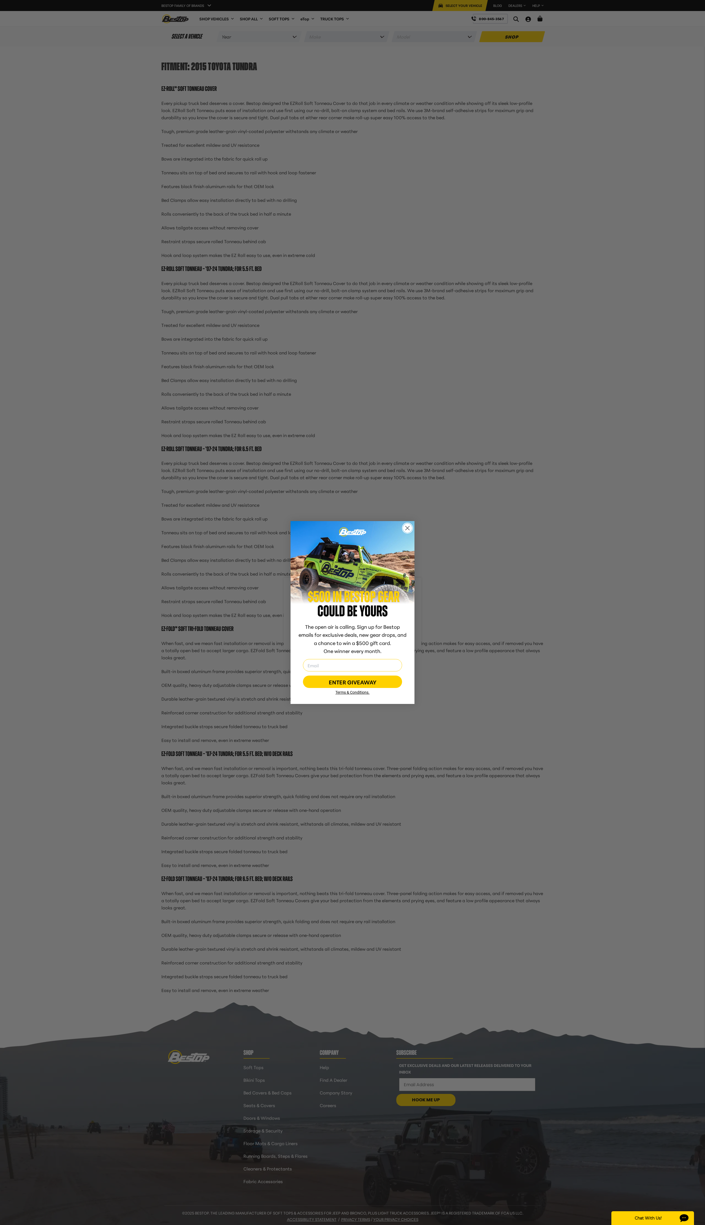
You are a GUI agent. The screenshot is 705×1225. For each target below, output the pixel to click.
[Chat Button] (652, 1218)
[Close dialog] (407, 528)
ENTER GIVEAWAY (352, 682)
